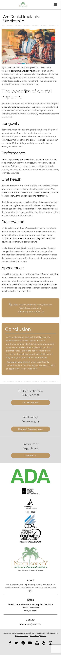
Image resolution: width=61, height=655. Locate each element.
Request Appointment (30, 429)
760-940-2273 (45, 365)
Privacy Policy (34, 636)
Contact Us (30, 455)
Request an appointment (18, 361)
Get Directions (30, 402)
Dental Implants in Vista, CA (31, 311)
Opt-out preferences (21, 636)
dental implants (18, 70)
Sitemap (43, 636)
